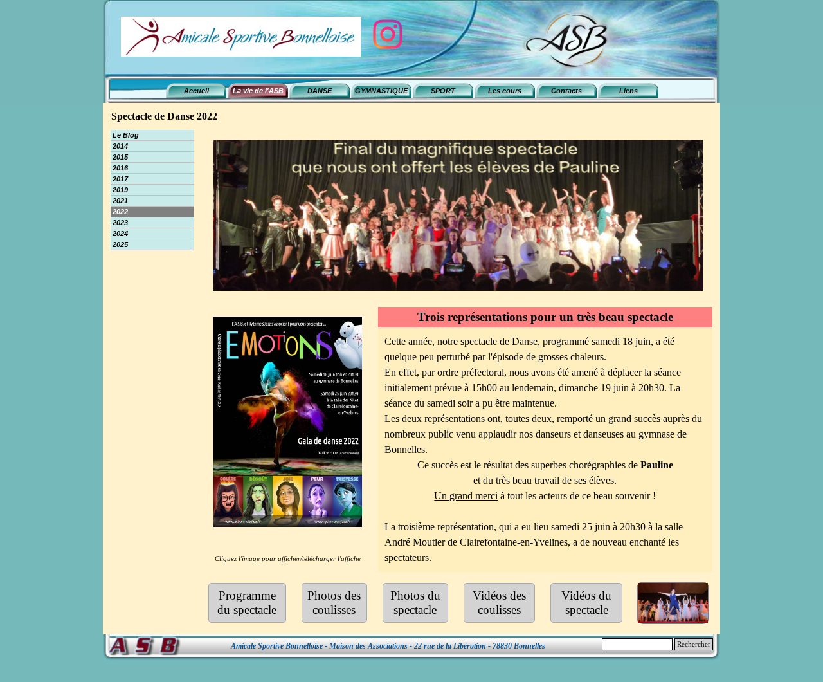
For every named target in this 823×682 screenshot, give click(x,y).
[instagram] (388, 34)
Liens (628, 91)
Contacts (566, 91)
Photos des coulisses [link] (334, 602)
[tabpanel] (545, 450)
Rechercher (693, 644)
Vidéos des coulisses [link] (499, 602)
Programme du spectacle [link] (246, 602)
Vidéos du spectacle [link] (586, 602)
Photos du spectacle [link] (415, 602)
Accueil (196, 91)
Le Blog (126, 135)
